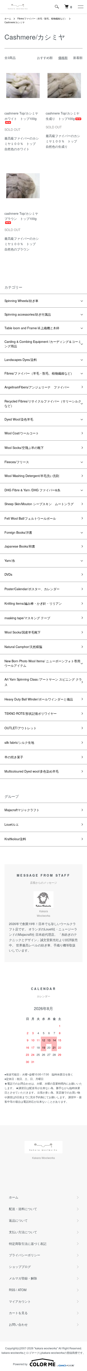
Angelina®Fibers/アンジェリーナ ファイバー (36, 387)
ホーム (7, 18)
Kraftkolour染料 (15, 839)
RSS (12, 1290)
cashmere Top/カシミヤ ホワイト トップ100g (22, 116)
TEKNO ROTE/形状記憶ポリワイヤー (30, 713)
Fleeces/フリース (16, 462)
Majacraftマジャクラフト (21, 810)
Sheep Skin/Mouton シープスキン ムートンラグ (39, 504)
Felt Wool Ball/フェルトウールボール (30, 518)
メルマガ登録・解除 (23, 1278)
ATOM (22, 1290)
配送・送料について (23, 1208)
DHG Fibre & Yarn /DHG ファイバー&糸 (32, 490)
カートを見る (18, 1313)
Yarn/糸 (9, 560)
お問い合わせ (18, 1324)
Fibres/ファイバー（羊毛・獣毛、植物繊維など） (42, 18)
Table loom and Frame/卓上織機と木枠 (31, 328)
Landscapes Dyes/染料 (20, 359)
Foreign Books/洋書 (18, 532)
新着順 (78, 57)
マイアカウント (20, 1301)
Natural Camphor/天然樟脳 (23, 646)
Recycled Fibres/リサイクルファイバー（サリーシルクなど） (42, 403)
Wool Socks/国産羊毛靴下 (22, 632)
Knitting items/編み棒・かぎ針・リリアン (33, 603)
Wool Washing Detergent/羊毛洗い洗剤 (31, 475)
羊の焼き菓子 (13, 757)
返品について (18, 1220)
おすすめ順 (45, 57)
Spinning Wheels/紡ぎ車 (21, 300)
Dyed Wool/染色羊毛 (18, 419)
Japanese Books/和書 (19, 546)
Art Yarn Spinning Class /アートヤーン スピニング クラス (43, 682)
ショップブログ (20, 1266)
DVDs (8, 574)
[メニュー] (80, 6)
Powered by (20, 1364)
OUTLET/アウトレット (20, 728)
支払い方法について (23, 1232)
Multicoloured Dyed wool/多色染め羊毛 (31, 771)
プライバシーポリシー (24, 1255)
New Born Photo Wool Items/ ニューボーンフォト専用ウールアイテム (42, 663)
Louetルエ (11, 824)
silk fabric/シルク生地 (19, 742)
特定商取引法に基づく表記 (27, 1243)
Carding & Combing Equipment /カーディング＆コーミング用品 (42, 343)
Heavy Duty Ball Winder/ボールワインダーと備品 (38, 699)
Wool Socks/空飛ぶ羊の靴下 (24, 447)
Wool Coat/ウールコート (21, 433)
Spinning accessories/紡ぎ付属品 (27, 314)
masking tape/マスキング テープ (27, 618)
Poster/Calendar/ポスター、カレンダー (32, 589)
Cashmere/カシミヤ (14, 22)
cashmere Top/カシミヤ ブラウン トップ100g (22, 216)
